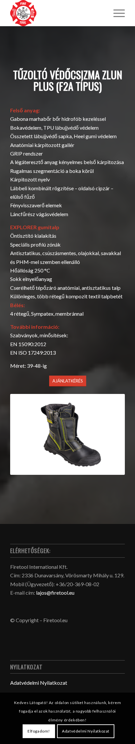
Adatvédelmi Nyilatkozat (38, 682)
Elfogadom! (39, 731)
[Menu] (116, 13)
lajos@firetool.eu (55, 592)
